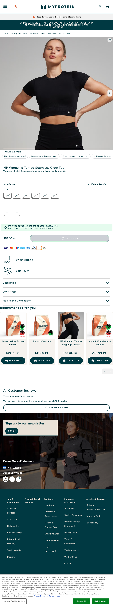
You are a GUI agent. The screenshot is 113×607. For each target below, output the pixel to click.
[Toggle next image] (109, 93)
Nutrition (49, 505)
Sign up (12, 431)
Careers (68, 563)
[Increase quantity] (17, 212)
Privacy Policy (71, 532)
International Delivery (13, 541)
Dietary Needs (52, 540)
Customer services (12, 510)
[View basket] (107, 6)
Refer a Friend (96, 507)
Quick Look (15, 361)
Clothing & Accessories (51, 513)
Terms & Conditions (69, 541)
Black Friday (92, 523)
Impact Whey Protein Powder (13, 343)
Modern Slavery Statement (72, 523)
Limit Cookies (100, 601)
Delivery (11, 557)
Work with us (70, 557)
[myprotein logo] (57, 6)
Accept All (81, 601)
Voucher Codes (94, 516)
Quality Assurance (73, 515)
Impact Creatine (42, 341)
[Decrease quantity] (7, 212)
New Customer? (50, 549)
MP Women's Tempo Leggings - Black (71, 343)
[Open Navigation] (5, 6)
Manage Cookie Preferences (18, 461)
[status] (12, 212)
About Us (69, 508)
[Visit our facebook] (12, 479)
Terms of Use (54, 596)
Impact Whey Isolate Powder (100, 343)
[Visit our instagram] (5, 479)
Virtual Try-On (98, 184)
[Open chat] (18, 479)
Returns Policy (14, 532)
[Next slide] (112, 344)
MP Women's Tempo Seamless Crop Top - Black (50, 33)
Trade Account (71, 550)
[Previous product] (104, 371)
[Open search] (15, 6)
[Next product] (110, 371)
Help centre (13, 526)
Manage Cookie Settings (14, 601)
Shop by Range (52, 534)
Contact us (13, 519)
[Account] (100, 7)
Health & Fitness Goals (51, 525)
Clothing (14, 33)
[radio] (7, 196)
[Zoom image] (109, 40)
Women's (23, 33)
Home (5, 33)
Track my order (14, 550)
